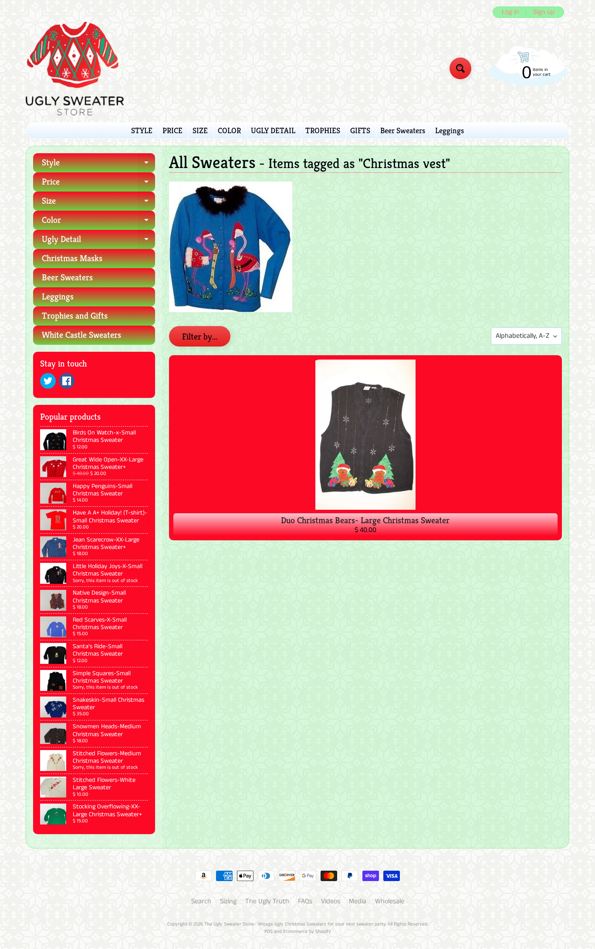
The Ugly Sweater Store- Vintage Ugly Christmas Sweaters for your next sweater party (294, 924)
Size (98, 203)
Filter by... (199, 336)
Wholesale (389, 901)
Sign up (544, 12)
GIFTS (360, 130)
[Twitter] (48, 381)
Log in (510, 12)
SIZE (200, 130)
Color (98, 222)
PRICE (172, 130)
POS (268, 931)
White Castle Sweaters (81, 335)
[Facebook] (66, 381)
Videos (330, 901)
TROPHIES (322, 130)
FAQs (305, 901)
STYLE (141, 130)
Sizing (228, 901)
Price (98, 184)
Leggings (449, 130)
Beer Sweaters (402, 130)
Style (98, 164)
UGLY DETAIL (273, 130)
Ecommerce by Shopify (307, 931)
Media (357, 901)
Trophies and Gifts (75, 315)
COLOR (229, 130)
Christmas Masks (72, 258)
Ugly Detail (98, 241)
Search (201, 901)
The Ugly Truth (267, 901)
